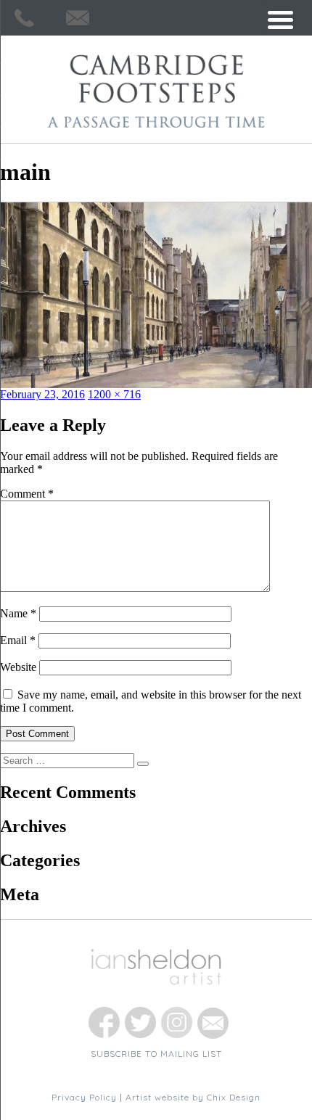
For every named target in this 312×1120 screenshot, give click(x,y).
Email (18, 640)
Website (18, 667)
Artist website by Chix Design (193, 1097)
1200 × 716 (114, 394)
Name (18, 613)
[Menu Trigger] (280, 18)
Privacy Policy (84, 1097)
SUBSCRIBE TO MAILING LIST (156, 1053)
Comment (27, 493)
